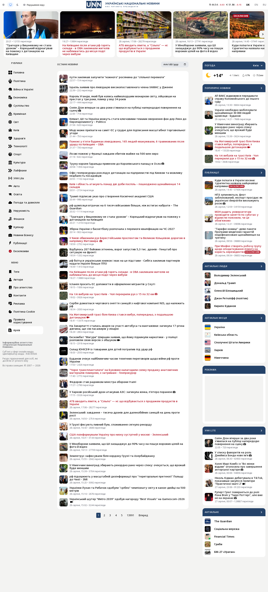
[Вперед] (263, 34)
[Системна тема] (10, 4)
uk (248, 4)
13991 (130, 515)
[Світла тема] (3, 4)
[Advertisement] (234, 399)
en (256, 4)
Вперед (143, 515)
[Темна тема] (17, 4)
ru (264, 4)
